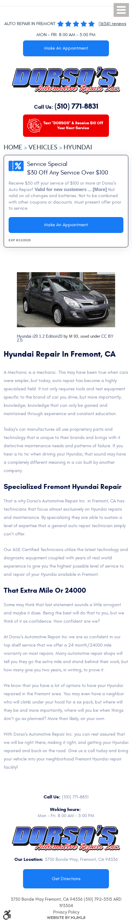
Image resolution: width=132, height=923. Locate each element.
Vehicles (43, 147)
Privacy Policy (66, 912)
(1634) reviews (112, 23)
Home (13, 147)
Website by (66, 917)
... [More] (97, 189)
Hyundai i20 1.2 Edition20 (39, 336)
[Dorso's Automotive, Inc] (66, 80)
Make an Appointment (66, 48)
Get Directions (66, 878)
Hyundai (78, 147)
